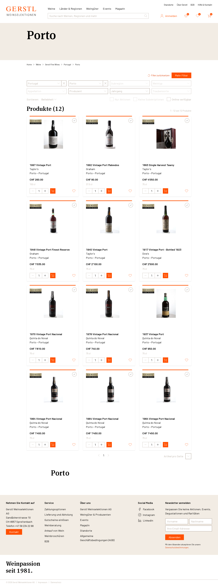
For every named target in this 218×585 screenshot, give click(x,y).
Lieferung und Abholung (58, 514)
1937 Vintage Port (153, 334)
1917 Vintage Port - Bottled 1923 (161, 249)
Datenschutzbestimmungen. (177, 547)
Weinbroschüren (54, 536)
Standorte (168, 4)
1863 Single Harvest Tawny (158, 165)
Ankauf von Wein (54, 530)
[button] (146, 16)
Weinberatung (52, 525)
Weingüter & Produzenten (95, 514)
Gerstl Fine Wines (52, 64)
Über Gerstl (182, 4)
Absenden (174, 537)
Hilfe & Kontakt (205, 4)
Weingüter (92, 8)
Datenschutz (56, 582)
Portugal (67, 64)
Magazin (120, 8)
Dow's (145, 253)
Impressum (42, 582)
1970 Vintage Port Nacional (46, 334)
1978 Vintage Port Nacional (102, 334)
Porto (77, 64)
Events (107, 8)
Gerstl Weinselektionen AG (96, 509)
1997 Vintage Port (40, 165)
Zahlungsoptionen (55, 509)
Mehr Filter (181, 75)
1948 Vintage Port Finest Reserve (50, 249)
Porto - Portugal (39, 173)
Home (29, 64)
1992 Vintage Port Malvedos (102, 165)
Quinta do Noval (39, 338)
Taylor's (34, 169)
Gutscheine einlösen (56, 520)
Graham (90, 169)
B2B (192, 4)
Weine (38, 64)
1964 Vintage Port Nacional (46, 418)
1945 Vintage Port (97, 249)
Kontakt (14, 532)
